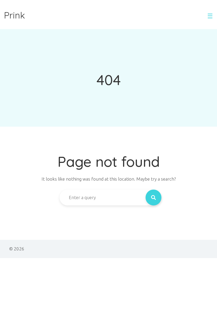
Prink (14, 15)
